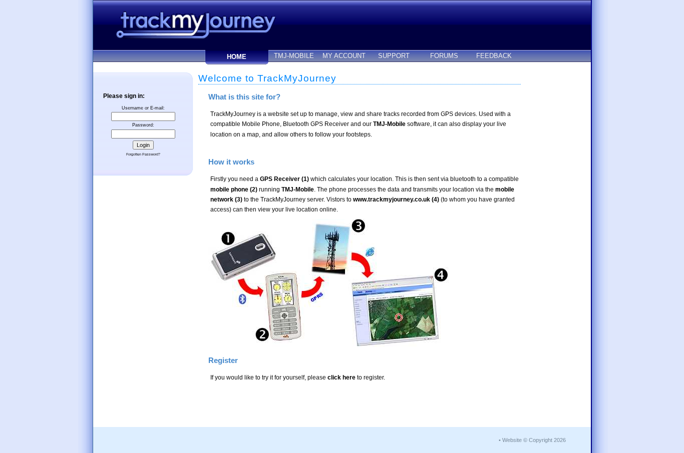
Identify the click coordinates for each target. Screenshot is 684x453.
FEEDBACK (494, 56)
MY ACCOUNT (344, 56)
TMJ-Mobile (389, 124)
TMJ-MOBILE (294, 56)
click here (341, 377)
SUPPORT (394, 56)
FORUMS (444, 56)
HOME (236, 56)
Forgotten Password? (143, 154)
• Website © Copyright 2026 (532, 440)
